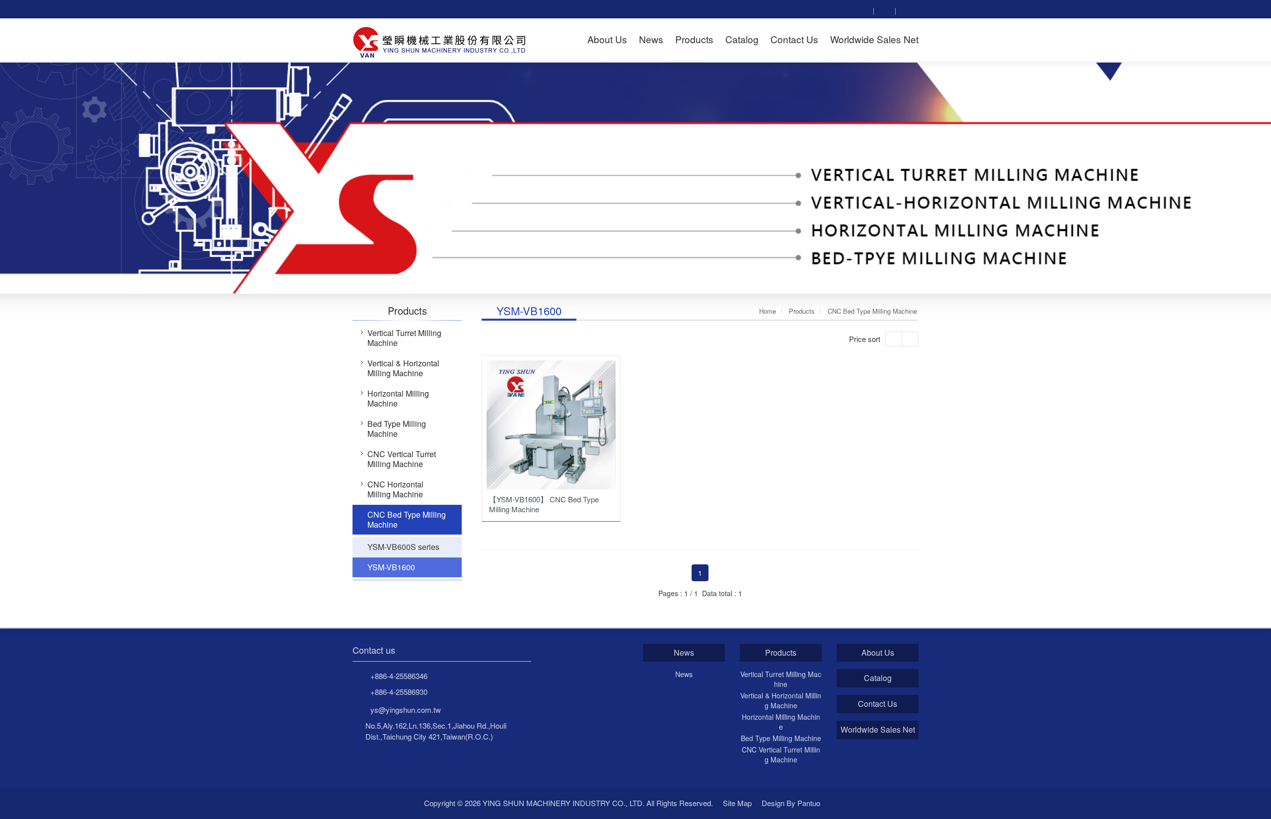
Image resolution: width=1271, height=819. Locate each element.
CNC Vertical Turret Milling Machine (401, 459)
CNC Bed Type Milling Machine (406, 519)
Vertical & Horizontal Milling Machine (403, 368)
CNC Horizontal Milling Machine (395, 489)
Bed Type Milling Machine (396, 428)
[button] (63, 177)
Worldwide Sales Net (878, 729)
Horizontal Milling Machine (398, 398)
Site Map (737, 803)
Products (780, 652)
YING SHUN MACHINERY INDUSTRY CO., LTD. (440, 41)
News (684, 652)
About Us (877, 652)
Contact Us (877, 703)
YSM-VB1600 (391, 567)
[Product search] (862, 10)
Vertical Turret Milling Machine (404, 337)
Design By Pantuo (791, 803)
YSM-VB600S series (403, 546)
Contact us (374, 650)
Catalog (878, 678)
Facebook (841, 803)
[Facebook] (884, 10)
